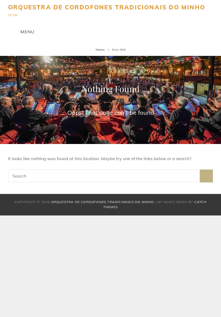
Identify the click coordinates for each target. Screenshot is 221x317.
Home (100, 50)
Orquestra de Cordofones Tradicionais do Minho (106, 7)
